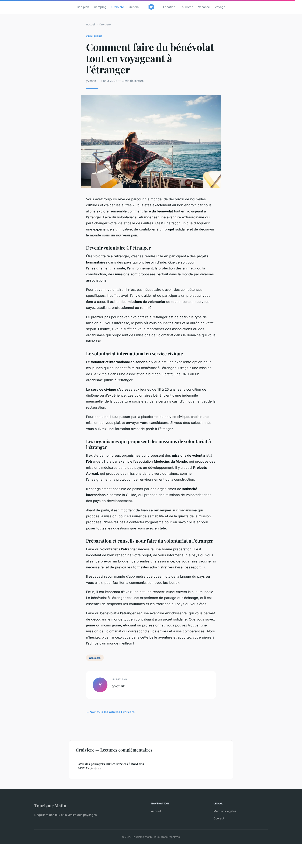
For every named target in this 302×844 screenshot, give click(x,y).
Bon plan (83, 7)
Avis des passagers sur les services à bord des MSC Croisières (111, 766)
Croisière (117, 7)
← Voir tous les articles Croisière (110, 712)
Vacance (204, 7)
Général (134, 7)
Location (169, 7)
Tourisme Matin (50, 805)
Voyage (220, 7)
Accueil (90, 24)
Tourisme (186, 7)
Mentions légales (224, 811)
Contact (218, 818)
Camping (100, 7)
